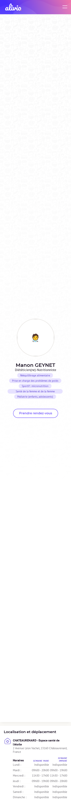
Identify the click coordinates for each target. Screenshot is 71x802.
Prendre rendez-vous (35, 413)
